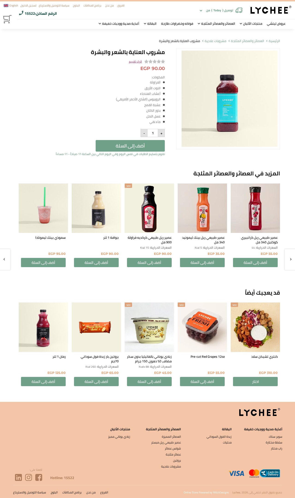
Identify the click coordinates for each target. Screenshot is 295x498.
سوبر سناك (275, 436)
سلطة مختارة (274, 442)
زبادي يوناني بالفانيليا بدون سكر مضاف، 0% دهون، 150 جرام (149, 359)
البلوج (76, 5)
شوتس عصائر (173, 448)
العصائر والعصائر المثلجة (218, 24)
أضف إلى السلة (130, 145)
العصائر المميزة (171, 436)
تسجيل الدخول (28, 5)
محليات (227, 442)
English (13, 5)
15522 (30, 13)
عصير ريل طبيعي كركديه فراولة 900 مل (150, 240)
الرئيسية (274, 41)
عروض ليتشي (276, 24)
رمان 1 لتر (59, 357)
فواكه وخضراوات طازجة (177, 24)
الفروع (121, 5)
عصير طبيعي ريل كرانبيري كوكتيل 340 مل (259, 240)
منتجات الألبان (252, 24)
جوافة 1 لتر (111, 238)
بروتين (177, 460)
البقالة (151, 24)
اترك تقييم (135, 62)
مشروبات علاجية (215, 41)
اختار (255, 381)
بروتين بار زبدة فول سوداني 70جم (100, 359)
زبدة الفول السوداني (219, 436)
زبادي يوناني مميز (119, 436)
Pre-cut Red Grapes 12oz (208, 357)
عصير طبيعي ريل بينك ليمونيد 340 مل (203, 240)
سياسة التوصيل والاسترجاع (54, 5)
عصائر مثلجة (173, 454)
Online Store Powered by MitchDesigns (206, 492)
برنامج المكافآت (92, 5)
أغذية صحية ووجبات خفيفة (120, 24)
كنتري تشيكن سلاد (264, 357)
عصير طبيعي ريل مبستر (166, 442)
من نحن (109, 5)
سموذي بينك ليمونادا (50, 238)
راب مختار (276, 448)
